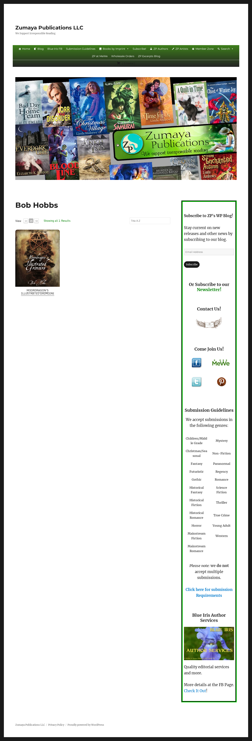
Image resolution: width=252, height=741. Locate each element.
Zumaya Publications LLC (49, 27)
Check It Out (195, 691)
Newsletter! (209, 289)
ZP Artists (181, 48)
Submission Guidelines (80, 48)
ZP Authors (160, 48)
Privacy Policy (56, 724)
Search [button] (225, 48)
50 (36, 221)
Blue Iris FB (54, 48)
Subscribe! (139, 48)
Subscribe (192, 264)
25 (31, 221)
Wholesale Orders (122, 56)
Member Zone (205, 48)
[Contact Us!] (209, 323)
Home (26, 48)
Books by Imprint (114, 48)
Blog (40, 48)
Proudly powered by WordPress (86, 724)
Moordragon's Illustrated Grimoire (37, 292)
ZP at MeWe (100, 56)
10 (26, 221)
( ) (128, 63)
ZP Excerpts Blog (149, 56)
